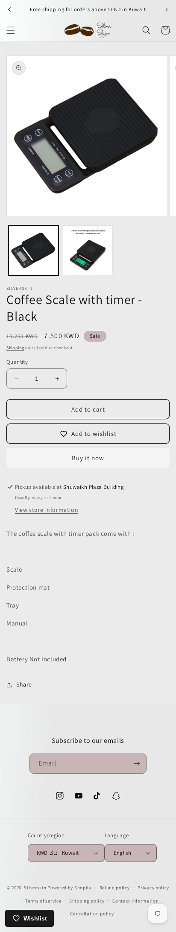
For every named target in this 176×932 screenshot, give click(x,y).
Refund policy (115, 888)
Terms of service (43, 901)
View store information (46, 510)
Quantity (17, 361)
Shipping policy (87, 901)
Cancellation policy (92, 914)
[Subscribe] (136, 764)
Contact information (135, 901)
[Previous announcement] (9, 9)
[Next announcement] (166, 9)
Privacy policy (153, 888)
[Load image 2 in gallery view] (88, 250)
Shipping (15, 348)
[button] (10, 30)
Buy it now (88, 458)
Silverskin (35, 888)
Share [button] (24, 684)
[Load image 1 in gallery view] (34, 250)
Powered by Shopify (69, 888)
